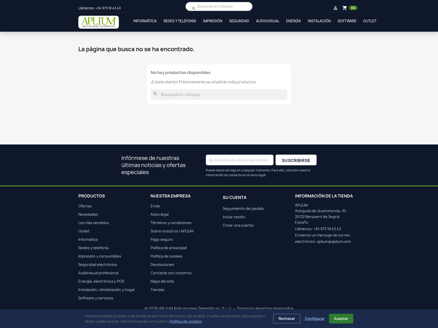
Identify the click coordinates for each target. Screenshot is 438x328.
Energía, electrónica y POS (101, 281)
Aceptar (341, 318)
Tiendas (158, 289)
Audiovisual (267, 21)
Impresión (212, 21)
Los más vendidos (93, 222)
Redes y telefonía (179, 21)
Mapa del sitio (162, 281)
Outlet (369, 21)
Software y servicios (95, 298)
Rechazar (287, 318)
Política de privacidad (169, 247)
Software (347, 21)
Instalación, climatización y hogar (106, 289)
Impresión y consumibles (99, 256)
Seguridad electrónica (97, 264)
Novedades (88, 214)
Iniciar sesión (234, 216)
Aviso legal (160, 214)
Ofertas (85, 206)
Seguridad (239, 21)
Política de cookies (186, 321)
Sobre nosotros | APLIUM (172, 231)
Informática (145, 21)
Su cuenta (234, 197)
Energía (293, 21)
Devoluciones (162, 264)
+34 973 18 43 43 (108, 8)
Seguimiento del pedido (243, 208)
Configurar (314, 318)
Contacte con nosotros (171, 272)
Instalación (319, 21)
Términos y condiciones (171, 222)
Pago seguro (162, 239)
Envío (155, 206)
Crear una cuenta (238, 225)
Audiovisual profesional (98, 272)
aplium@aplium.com (334, 241)
